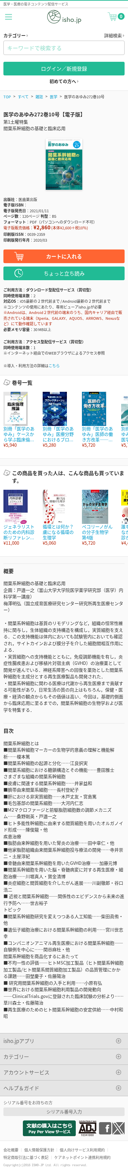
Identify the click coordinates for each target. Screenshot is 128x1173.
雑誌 (39, 96)
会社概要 (10, 1150)
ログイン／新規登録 (64, 68)
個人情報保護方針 (39, 1150)
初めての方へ (63, 81)
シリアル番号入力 (64, 1111)
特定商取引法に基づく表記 (25, 1157)
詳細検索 (113, 35)
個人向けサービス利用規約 (82, 1150)
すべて (23, 96)
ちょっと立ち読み (64, 273)
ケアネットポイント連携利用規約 (82, 1157)
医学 (53, 96)
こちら (54, 365)
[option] (19, 420)
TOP (7, 96)
